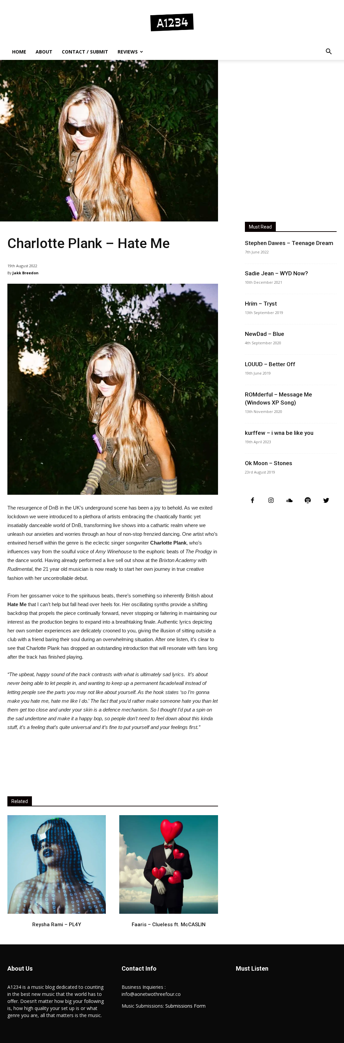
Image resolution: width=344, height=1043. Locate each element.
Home (19, 51)
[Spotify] (307, 500)
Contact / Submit (85, 51)
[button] (328, 52)
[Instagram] (270, 500)
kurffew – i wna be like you (279, 432)
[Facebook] (252, 500)
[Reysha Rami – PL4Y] (56, 864)
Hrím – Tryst (261, 303)
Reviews (128, 51)
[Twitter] (326, 500)
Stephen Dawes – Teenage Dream (289, 243)
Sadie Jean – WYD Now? (276, 273)
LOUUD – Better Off (270, 364)
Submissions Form (185, 1006)
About (44, 51)
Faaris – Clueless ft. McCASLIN (169, 925)
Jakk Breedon (25, 272)
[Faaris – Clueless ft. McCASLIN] (168, 864)
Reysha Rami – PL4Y (56, 925)
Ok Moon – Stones (268, 463)
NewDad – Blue (264, 334)
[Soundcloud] (289, 500)
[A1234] (172, 22)
